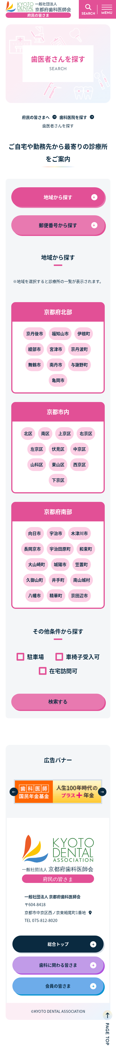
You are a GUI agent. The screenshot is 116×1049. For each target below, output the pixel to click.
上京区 (64, 433)
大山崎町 (36, 564)
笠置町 (81, 564)
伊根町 (83, 333)
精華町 (56, 595)
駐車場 (35, 657)
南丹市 (56, 364)
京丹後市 (34, 333)
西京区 (79, 464)
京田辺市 (79, 595)
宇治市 (56, 533)
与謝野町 (79, 364)
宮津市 (56, 349)
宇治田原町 (60, 549)
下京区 (58, 480)
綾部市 (34, 349)
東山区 (58, 464)
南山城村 (81, 580)
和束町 (85, 549)
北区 (28, 433)
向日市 (34, 533)
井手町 (58, 580)
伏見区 (58, 449)
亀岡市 (58, 380)
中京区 (79, 449)
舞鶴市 (34, 364)
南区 (45, 433)
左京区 (36, 449)
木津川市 (79, 533)
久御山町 (34, 580)
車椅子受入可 (83, 657)
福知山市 (60, 333)
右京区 (86, 433)
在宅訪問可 (63, 671)
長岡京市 (32, 549)
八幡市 (34, 595)
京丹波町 (79, 349)
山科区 (36, 464)
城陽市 (60, 564)
